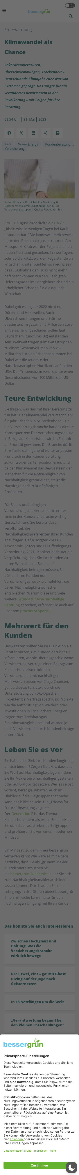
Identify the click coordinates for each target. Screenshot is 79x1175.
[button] (71, 1167)
